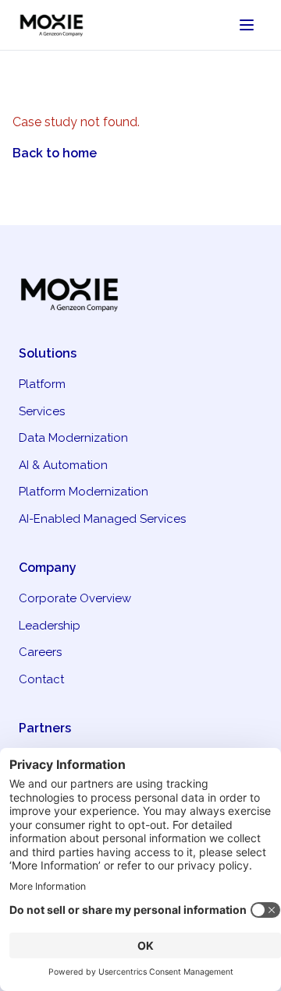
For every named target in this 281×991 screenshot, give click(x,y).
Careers (40, 652)
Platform (42, 384)
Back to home (54, 153)
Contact (41, 679)
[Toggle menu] (246, 25)
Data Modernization (73, 438)
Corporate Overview (75, 598)
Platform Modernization (83, 492)
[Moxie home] (58, 24)
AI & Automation (63, 465)
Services (42, 411)
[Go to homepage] (140, 294)
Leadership (49, 626)
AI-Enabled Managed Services (102, 519)
